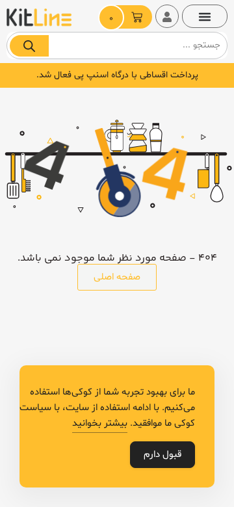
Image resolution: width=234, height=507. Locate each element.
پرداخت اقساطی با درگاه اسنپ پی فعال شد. (117, 75)
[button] (205, 16)
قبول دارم (162, 455)
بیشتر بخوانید (99, 423)
